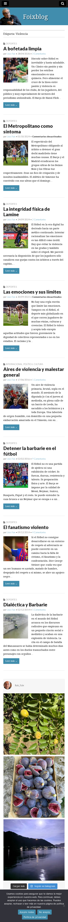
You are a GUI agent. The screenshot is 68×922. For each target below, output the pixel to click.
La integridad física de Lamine (26, 211)
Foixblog (35, 16)
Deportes (11, 43)
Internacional (14, 364)
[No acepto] (64, 905)
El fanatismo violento (26, 527)
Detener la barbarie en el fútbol (29, 451)
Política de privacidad (35, 917)
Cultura (38, 364)
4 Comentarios (39, 532)
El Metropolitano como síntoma (28, 128)
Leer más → (11, 105)
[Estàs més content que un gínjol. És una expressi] (34, 724)
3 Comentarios (39, 53)
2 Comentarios (39, 219)
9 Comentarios (39, 458)
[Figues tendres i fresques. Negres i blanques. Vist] (34, 787)
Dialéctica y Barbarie (25, 604)
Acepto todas (27, 912)
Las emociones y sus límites (32, 292)
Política (28, 364)
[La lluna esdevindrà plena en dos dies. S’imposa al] (34, 850)
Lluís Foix (11, 53)
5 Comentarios (39, 379)
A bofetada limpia (22, 48)
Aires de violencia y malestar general (33, 372)
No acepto (44, 912)
